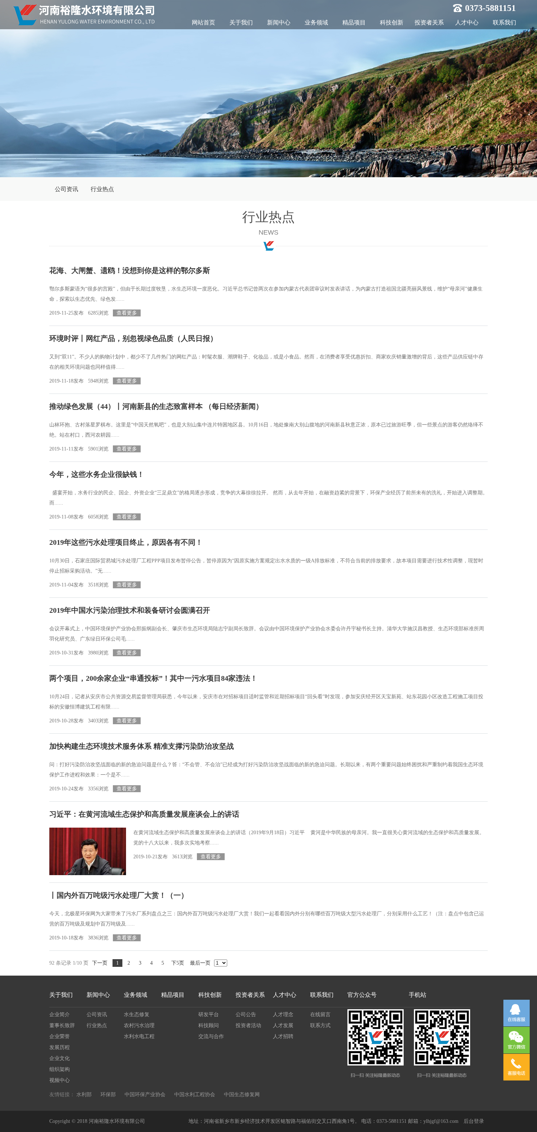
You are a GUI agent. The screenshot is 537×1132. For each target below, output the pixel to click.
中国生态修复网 (242, 1094)
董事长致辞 (62, 1025)
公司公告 (246, 1014)
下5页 (177, 963)
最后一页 (200, 963)
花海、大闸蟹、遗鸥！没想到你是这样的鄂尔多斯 (129, 270)
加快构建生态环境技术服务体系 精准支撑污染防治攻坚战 (141, 746)
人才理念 (283, 1014)
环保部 (108, 1094)
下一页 (99, 963)
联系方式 (320, 1025)
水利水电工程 (139, 1036)
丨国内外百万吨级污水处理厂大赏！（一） (118, 895)
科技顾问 (208, 1025)
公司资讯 (66, 189)
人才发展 (283, 1025)
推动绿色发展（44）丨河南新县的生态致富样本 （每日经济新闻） (156, 406)
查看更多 (127, 313)
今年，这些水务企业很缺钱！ (96, 474)
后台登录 (474, 1121)
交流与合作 (211, 1036)
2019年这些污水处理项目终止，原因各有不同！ (126, 542)
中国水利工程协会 (194, 1094)
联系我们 (504, 22)
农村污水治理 (139, 1025)
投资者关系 (429, 22)
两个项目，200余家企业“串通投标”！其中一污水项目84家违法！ (153, 678)
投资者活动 (248, 1025)
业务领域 (316, 22)
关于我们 (241, 22)
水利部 (84, 1094)
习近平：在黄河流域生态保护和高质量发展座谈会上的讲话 (144, 814)
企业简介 (59, 1014)
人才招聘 (283, 1036)
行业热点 (102, 189)
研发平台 (208, 1014)
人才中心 (467, 22)
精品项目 (354, 22)
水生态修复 (136, 1014)
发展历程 (59, 1047)
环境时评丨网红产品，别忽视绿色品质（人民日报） (133, 338)
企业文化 (59, 1058)
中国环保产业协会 (145, 1094)
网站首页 (203, 22)
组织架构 (59, 1069)
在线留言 (320, 1014)
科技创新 (391, 22)
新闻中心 (278, 22)
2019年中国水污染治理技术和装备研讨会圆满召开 (129, 610)
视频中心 (59, 1080)
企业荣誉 (59, 1036)
